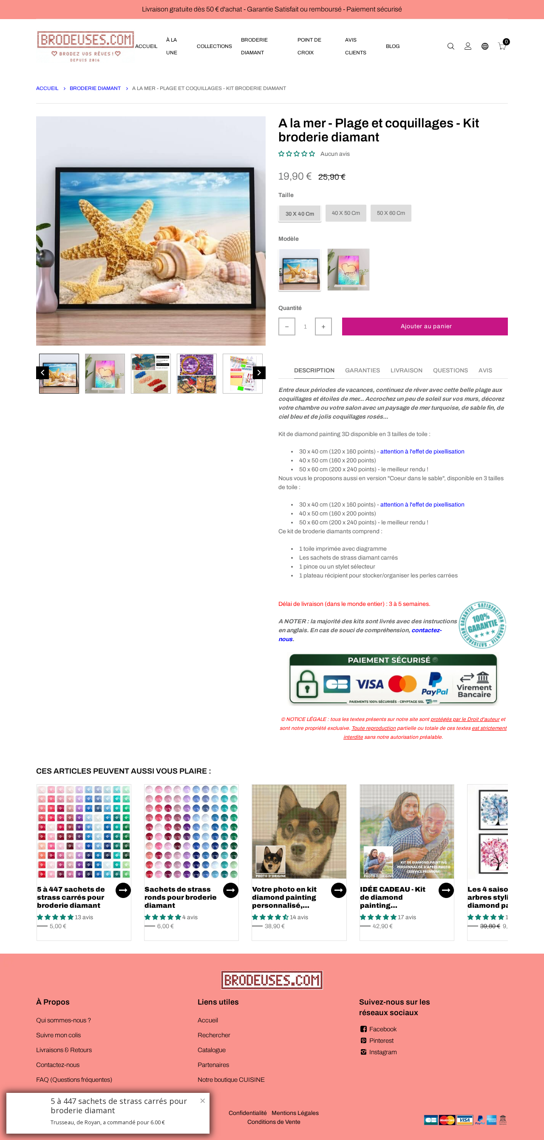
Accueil (48, 88)
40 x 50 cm (346, 213)
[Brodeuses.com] (85, 46)
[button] (296, 154)
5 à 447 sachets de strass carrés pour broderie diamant (71, 897)
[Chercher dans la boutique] (451, 46)
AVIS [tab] (485, 370)
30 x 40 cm (300, 214)
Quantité (290, 308)
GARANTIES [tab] (362, 370)
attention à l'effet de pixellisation (422, 451)
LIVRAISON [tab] (406, 370)
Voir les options (123, 890)
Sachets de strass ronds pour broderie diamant (180, 897)
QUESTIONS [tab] (450, 370)
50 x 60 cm (391, 213)
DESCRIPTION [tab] (314, 370)
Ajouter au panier (427, 326)
